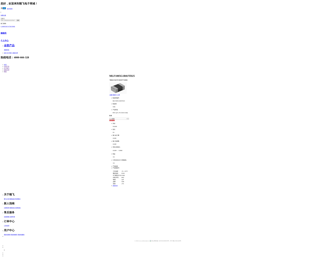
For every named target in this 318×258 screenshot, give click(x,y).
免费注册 (3, 15)
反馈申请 (12, 216)
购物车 (4, 33)
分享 (118, 95)
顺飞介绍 (6, 199)
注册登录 (6, 208)
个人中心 (5, 40)
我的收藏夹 (21, 234)
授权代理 (15, 53)
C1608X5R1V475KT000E (8, 26)
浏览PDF (115, 185)
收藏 (111, 95)
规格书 (115, 95)
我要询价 (112, 120)
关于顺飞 (9, 53)
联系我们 (18, 199)
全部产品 (6, 66)
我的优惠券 (7, 234)
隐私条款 (12, 199)
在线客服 (6, 216)
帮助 (5, 71)
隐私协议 (12, 208)
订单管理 (6, 225)
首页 (5, 53)
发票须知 (18, 208)
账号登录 (10, 8)
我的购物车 (14, 234)
